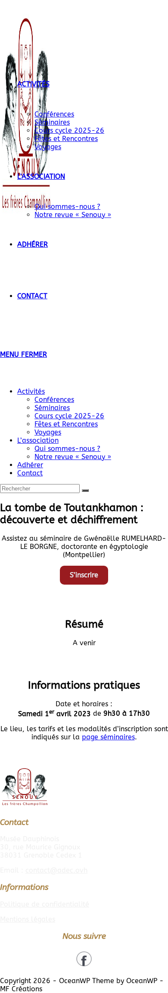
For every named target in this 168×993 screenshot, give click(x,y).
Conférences (54, 399)
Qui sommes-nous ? (67, 448)
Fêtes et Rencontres (66, 424)
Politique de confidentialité (44, 904)
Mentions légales (27, 919)
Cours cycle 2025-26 (69, 416)
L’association (38, 440)
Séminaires (52, 408)
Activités (31, 391)
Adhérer (30, 465)
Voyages (47, 432)
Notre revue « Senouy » (72, 457)
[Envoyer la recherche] (85, 490)
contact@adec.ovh (56, 870)
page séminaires (108, 737)
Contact (30, 473)
